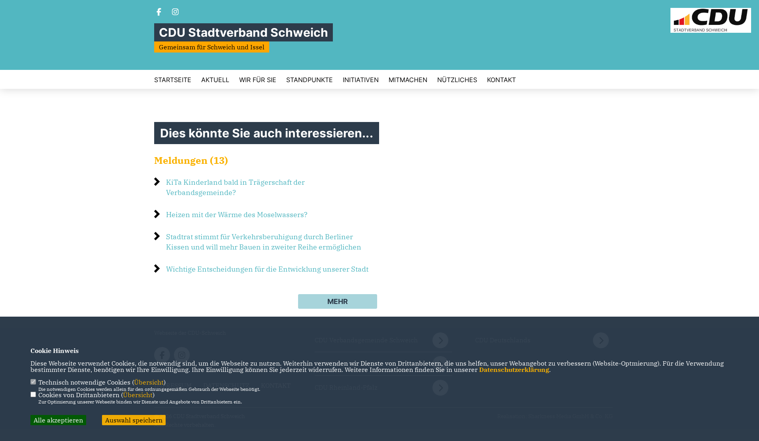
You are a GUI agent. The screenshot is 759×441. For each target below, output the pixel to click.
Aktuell (215, 80)
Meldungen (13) (191, 160)
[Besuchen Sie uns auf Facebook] (159, 12)
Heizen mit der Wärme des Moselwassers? (237, 214)
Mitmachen (408, 80)
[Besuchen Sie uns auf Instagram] (175, 12)
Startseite (172, 80)
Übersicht (149, 382)
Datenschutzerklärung (514, 369)
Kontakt (501, 80)
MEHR (337, 301)
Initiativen (361, 80)
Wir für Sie (257, 80)
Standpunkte (309, 80)
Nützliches (457, 80)
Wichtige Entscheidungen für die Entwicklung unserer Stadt (267, 269)
